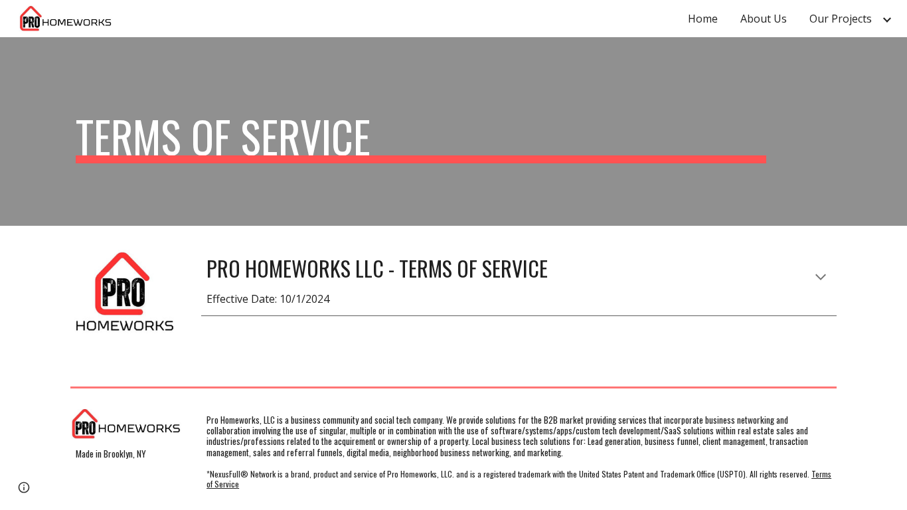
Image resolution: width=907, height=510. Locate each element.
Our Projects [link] (840, 18)
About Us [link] (763, 18)
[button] (821, 278)
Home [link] (703, 18)
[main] (421, 131)
